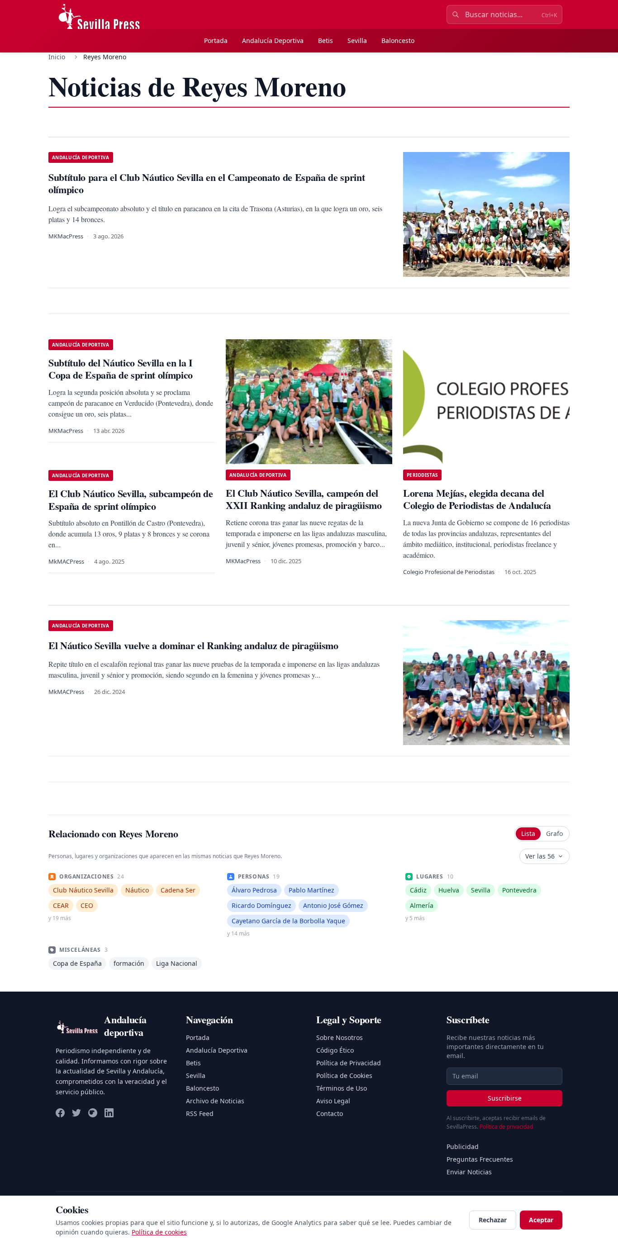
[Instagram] (92, 1112)
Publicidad (463, 1146)
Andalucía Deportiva (273, 40)
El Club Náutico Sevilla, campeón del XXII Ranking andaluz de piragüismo (306, 499)
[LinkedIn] (109, 1112)
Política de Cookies (344, 1075)
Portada (216, 40)
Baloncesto (397, 40)
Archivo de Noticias (215, 1101)
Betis (325, 40)
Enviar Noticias (469, 1172)
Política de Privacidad (348, 1063)
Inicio (56, 56)
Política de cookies (159, 1232)
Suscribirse (505, 1098)
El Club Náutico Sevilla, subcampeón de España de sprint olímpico (130, 499)
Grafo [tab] (554, 833)
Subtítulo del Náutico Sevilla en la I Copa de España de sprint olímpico (120, 369)
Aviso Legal (333, 1101)
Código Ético (335, 1050)
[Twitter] (76, 1112)
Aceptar (541, 1220)
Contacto (329, 1113)
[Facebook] (60, 1112)
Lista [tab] (528, 833)
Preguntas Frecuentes (480, 1159)
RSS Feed (200, 1113)
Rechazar (493, 1220)
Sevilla (357, 40)
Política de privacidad (506, 1126)
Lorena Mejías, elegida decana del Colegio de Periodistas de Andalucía (478, 499)
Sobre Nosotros (339, 1037)
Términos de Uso (341, 1088)
